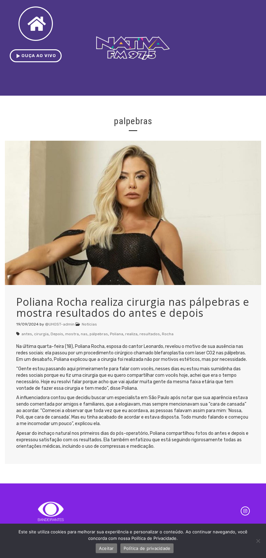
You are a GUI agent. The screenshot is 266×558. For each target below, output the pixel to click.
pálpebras (99, 334)
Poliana (116, 334)
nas (84, 334)
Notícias (89, 324)
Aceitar (106, 548)
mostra (72, 334)
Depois (57, 334)
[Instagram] (245, 511)
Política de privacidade (147, 548)
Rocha (168, 334)
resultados (149, 334)
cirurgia (41, 334)
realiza (131, 334)
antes (26, 334)
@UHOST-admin (60, 324)
